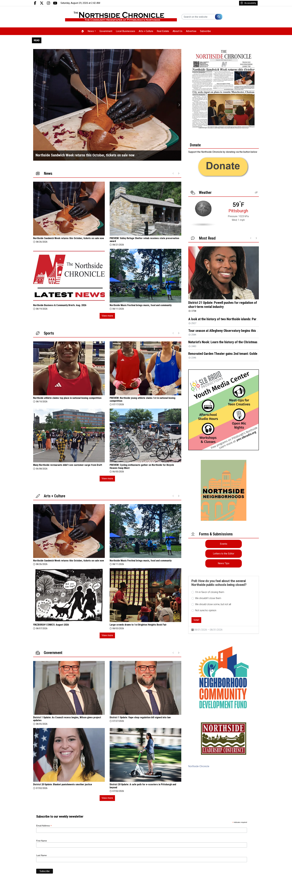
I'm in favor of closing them (209, 592)
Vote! (196, 620)
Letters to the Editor (223, 553)
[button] (256, 192)
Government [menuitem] (105, 31)
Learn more (266, 879)
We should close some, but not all (213, 604)
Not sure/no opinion (205, 610)
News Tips (223, 563)
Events (223, 543)
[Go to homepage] (121, 16)
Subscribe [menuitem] (205, 31)
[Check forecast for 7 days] (203, 213)
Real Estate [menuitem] (163, 31)
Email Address (44, 825)
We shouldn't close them (208, 598)
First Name (41, 840)
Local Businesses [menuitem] (125, 31)
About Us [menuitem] (177, 31)
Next (179, 105)
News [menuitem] (91, 31)
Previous (35, 105)
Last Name (41, 855)
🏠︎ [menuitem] (82, 31)
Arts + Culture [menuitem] (146, 31)
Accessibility (250, 3)
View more (107, 315)
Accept (281, 879)
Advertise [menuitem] (191, 31)
